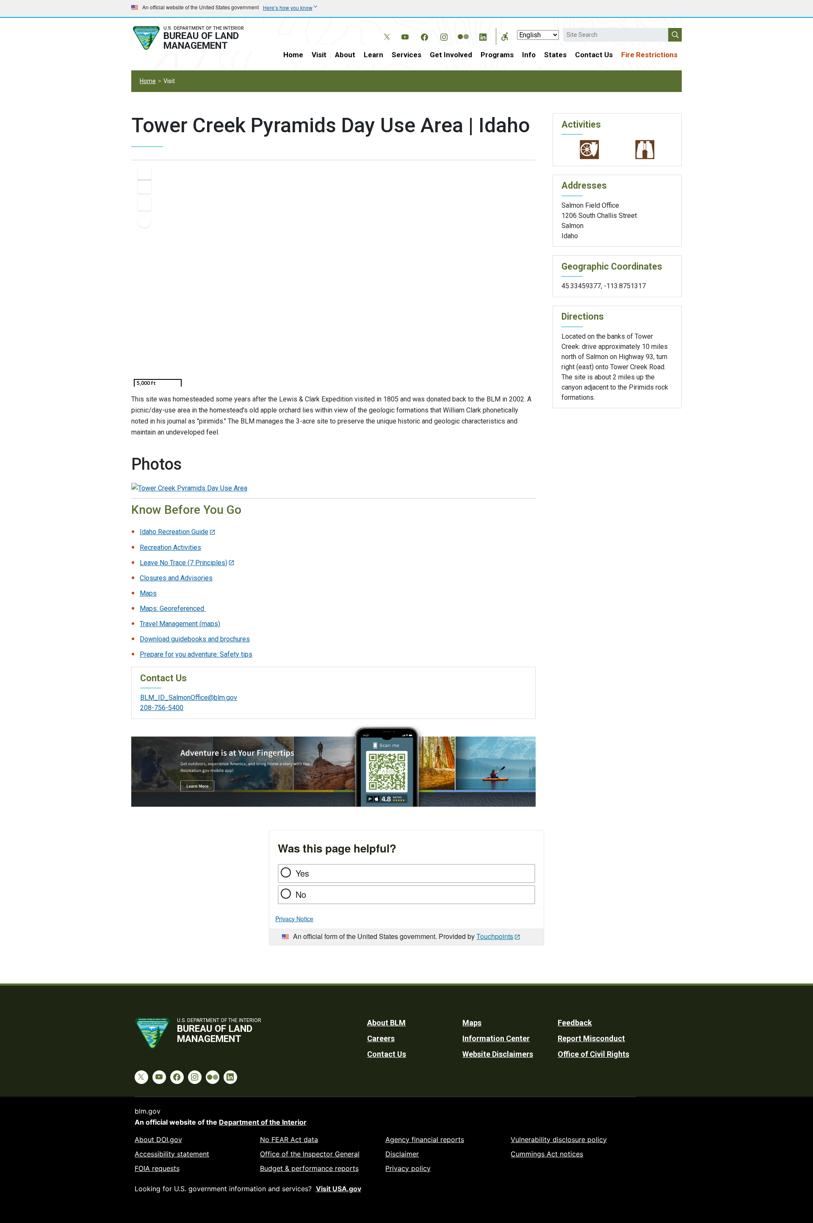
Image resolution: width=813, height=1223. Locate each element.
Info (529, 54)
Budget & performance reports (309, 1168)
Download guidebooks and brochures (195, 639)
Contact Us (594, 54)
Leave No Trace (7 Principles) (183, 563)
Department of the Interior (263, 1122)
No (301, 894)
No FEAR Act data (289, 1139)
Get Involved (451, 54)
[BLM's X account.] (385, 30)
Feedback (575, 1022)
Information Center (496, 1038)
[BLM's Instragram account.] (444, 35)
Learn (373, 54)
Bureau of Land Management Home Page (197, 38)
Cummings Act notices (547, 1154)
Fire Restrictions (649, 54)
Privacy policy (408, 1168)
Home (293, 54)
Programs (497, 54)
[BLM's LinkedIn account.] (482, 35)
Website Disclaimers (497, 1054)
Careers (381, 1038)
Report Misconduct (591, 1038)
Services (406, 54)
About (345, 54)
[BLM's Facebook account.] (424, 35)
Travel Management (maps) (180, 624)
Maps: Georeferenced (173, 609)
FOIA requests (157, 1168)
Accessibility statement (172, 1154)
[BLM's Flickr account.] (463, 30)
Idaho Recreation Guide (174, 532)
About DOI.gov (158, 1139)
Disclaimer (402, 1154)
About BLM (386, 1022)
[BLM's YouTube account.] (405, 35)
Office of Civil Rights (593, 1054)
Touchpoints (494, 936)
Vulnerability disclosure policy (559, 1139)
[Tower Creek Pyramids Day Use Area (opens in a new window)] (189, 488)
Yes (302, 873)
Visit (319, 54)
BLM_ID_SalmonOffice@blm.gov (188, 698)
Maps (148, 593)
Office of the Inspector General (309, 1154)
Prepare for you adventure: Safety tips (196, 654)
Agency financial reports (424, 1139)
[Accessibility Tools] (504, 36)
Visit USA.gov (338, 1188)
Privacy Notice (294, 918)
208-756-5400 (161, 708)
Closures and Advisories (176, 578)
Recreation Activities (170, 547)
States (555, 54)
